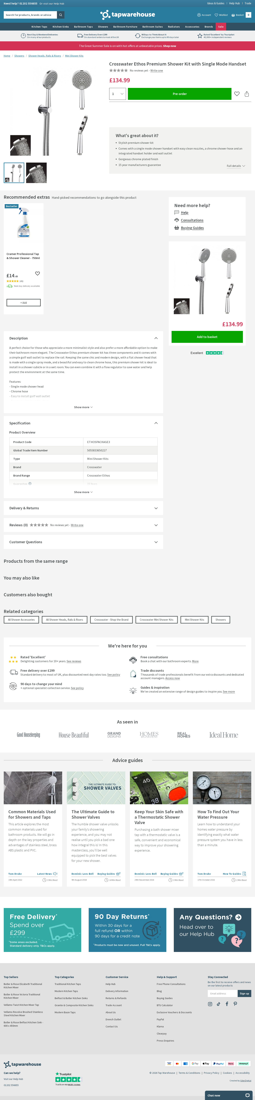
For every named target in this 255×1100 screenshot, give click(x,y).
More (195, 661)
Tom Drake (15, 873)
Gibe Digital (245, 1080)
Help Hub (234, 3)
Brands (209, 26)
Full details (234, 166)
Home (7, 55)
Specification (19, 423)
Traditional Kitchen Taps (68, 984)
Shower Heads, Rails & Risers (44, 55)
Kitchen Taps (39, 26)
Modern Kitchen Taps (66, 991)
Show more (81, 407)
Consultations (192, 220)
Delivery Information (117, 991)
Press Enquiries (165, 1040)
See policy (113, 674)
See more (229, 691)
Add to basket (207, 337)
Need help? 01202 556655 (34, 3)
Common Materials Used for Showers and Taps (32, 814)
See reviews (74, 661)
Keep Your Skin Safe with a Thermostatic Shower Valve (159, 817)
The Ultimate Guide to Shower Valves (92, 814)
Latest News (47, 874)
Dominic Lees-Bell (82, 873)
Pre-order (193, 93)
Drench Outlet (113, 1019)
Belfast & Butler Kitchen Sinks (71, 998)
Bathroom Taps (83, 26)
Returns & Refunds (116, 998)
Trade (248, 3)
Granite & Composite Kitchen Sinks (74, 1005)
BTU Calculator (165, 1005)
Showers (103, 26)
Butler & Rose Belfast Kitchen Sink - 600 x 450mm (23, 1024)
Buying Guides (192, 227)
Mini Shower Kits (74, 55)
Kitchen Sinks (61, 26)
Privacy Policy (211, 1072)
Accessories (192, 26)
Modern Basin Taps (65, 1012)
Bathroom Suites (152, 26)
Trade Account (114, 1005)
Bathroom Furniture (125, 26)
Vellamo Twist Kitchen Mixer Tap (21, 1005)
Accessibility (243, 1072)
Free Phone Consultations (171, 984)
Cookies (227, 1072)
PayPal (160, 1019)
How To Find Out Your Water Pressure (218, 814)
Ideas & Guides (215, 3)
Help (184, 212)
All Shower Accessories (21, 619)
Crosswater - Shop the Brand (111, 619)
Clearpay (162, 1033)
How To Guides (235, 874)
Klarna (160, 1026)
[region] (83, 261)
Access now (172, 678)
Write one (156, 70)
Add (30, 302)
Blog (159, 991)
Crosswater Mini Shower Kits (156, 619)
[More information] (30, 483)
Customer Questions (25, 541)
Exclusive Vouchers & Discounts (174, 1012)
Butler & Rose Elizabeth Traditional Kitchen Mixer (23, 985)
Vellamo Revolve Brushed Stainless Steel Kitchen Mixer (23, 1013)
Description (18, 338)
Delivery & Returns (24, 508)
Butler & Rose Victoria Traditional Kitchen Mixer (22, 996)
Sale (220, 26)
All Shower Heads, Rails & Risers (64, 619)
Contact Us (112, 1026)
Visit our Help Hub (13, 1079)
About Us (111, 1012)
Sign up (244, 993)
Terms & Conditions (189, 1072)
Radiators (174, 26)
